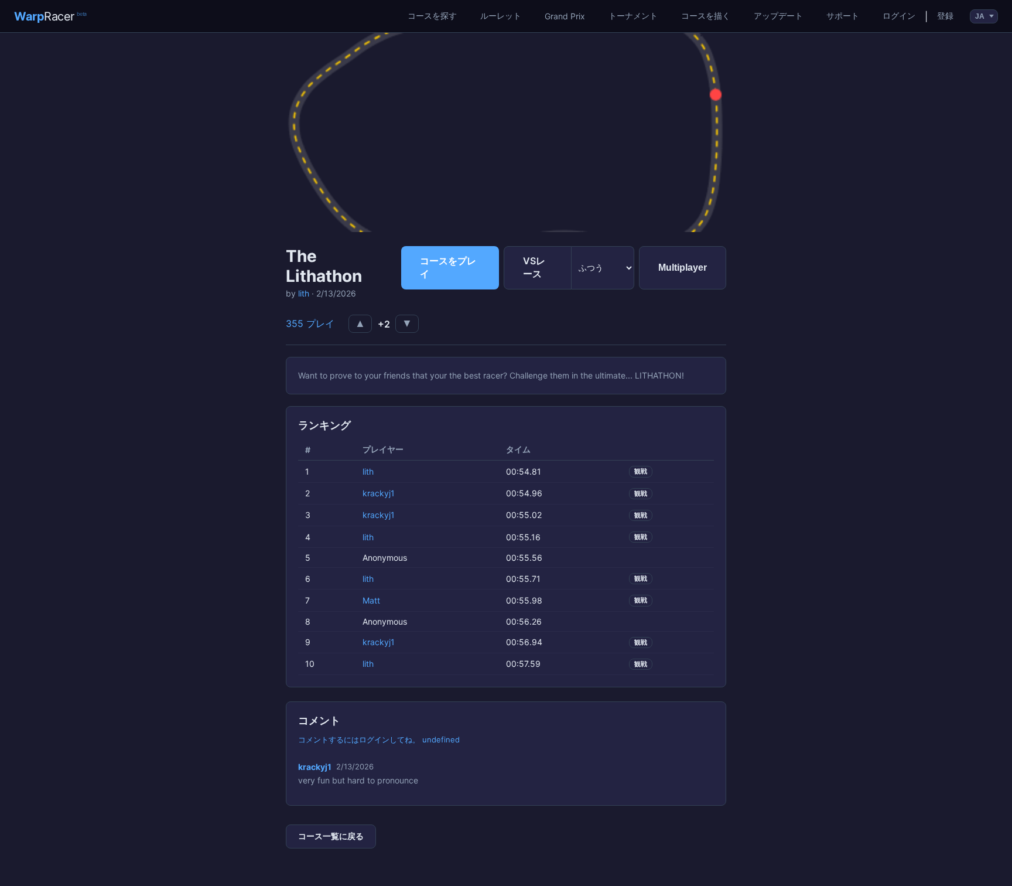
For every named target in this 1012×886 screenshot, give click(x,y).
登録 (945, 16)
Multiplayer (682, 267)
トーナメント (633, 16)
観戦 (640, 471)
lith (303, 293)
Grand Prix (565, 16)
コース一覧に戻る (331, 836)
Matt (371, 600)
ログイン (899, 16)
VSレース (534, 267)
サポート (842, 16)
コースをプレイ (448, 267)
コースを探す (432, 16)
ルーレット (500, 16)
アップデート (778, 16)
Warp (50, 16)
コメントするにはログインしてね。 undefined (379, 739)
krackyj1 (379, 493)
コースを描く (705, 16)
